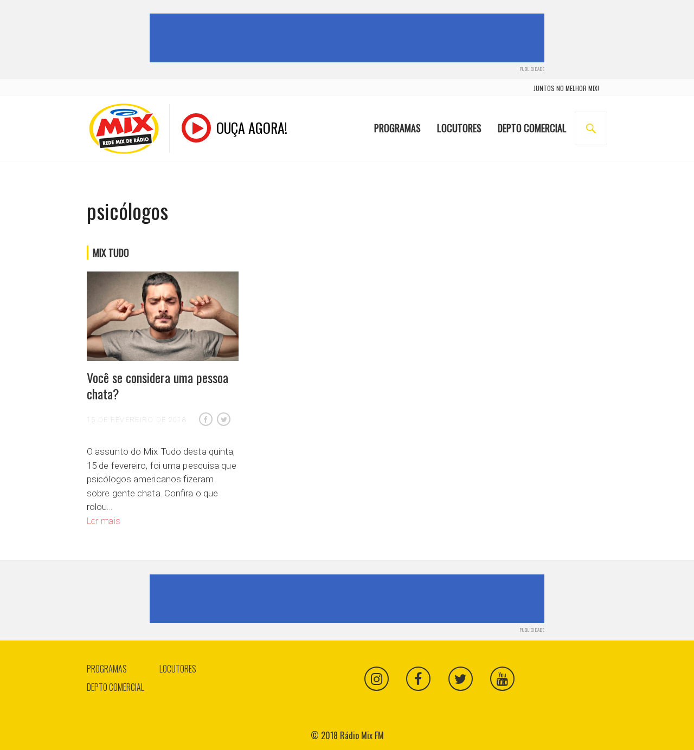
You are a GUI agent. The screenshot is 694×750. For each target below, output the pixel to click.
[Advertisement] (349, 38)
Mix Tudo (111, 252)
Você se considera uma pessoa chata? (157, 385)
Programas (397, 128)
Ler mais (103, 520)
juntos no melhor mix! (566, 88)
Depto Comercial (532, 128)
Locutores (459, 128)
